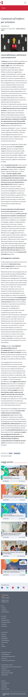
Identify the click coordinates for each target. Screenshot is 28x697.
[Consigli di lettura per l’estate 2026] (14, 473)
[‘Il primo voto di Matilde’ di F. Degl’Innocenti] (14, 511)
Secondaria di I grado (6, 456)
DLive (3, 8)
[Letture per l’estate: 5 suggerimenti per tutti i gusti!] (14, 492)
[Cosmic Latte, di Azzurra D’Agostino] (14, 567)
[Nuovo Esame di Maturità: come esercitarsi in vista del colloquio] (14, 548)
